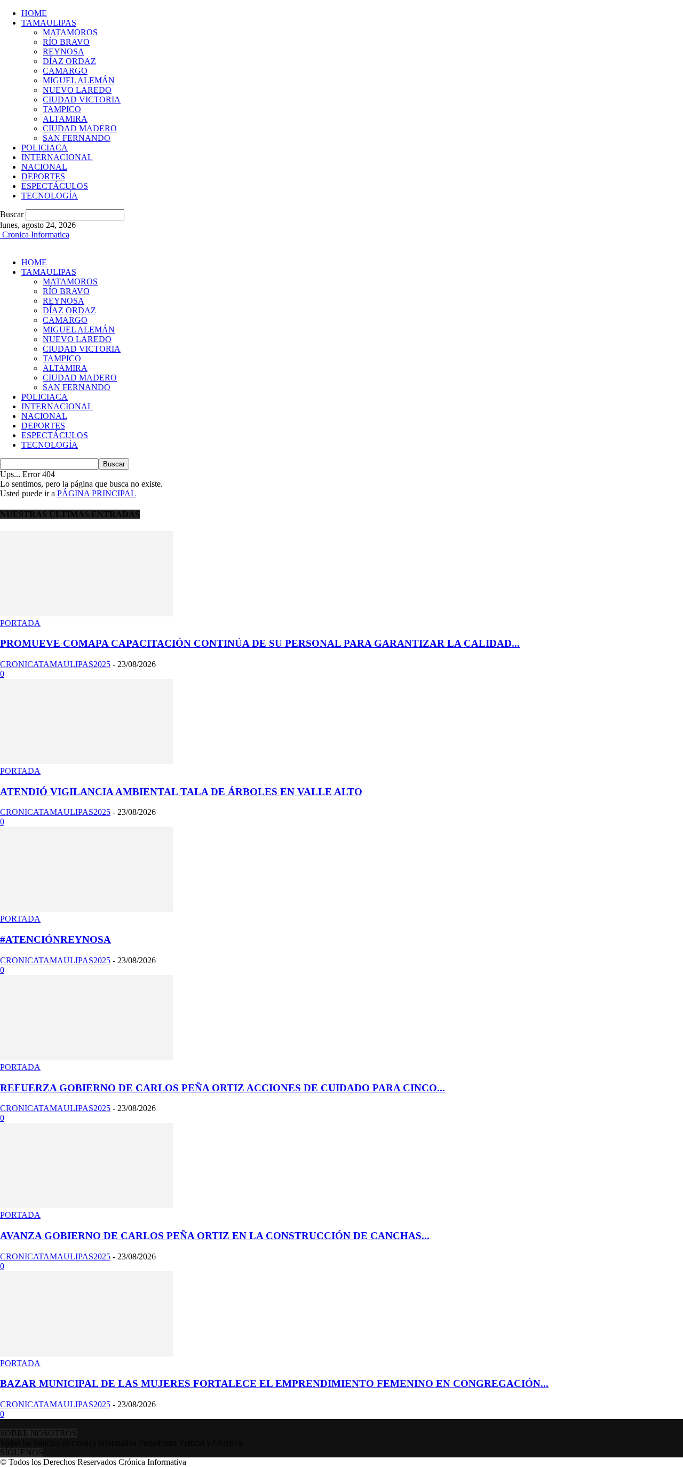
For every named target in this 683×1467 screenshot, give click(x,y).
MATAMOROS (70, 32)
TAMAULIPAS (48, 22)
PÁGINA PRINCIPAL (96, 493)
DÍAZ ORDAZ (69, 61)
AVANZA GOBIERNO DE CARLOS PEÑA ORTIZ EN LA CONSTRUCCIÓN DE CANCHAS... (215, 1235)
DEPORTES (43, 176)
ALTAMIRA (65, 118)
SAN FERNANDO (76, 137)
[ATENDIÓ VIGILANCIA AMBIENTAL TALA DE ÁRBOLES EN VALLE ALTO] (86, 761)
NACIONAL (44, 166)
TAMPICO (62, 109)
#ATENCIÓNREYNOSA (55, 939)
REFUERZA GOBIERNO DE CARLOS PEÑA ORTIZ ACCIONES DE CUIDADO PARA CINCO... (222, 1087)
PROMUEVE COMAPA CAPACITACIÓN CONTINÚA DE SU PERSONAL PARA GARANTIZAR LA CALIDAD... (260, 643)
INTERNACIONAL (57, 157)
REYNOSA (63, 51)
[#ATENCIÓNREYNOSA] (86, 909)
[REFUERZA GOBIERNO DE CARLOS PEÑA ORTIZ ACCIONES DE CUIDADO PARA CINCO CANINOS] (86, 1057)
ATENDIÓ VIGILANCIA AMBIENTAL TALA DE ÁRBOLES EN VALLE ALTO (181, 791)
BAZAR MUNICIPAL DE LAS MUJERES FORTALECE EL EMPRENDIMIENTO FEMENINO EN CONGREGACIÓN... (274, 1383)
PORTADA (20, 623)
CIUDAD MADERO (80, 128)
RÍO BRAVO (66, 41)
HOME (34, 13)
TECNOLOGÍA (49, 195)
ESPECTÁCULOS (54, 186)
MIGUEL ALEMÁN (79, 80)
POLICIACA (44, 147)
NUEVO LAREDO (77, 89)
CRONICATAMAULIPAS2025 (55, 664)
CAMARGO (65, 70)
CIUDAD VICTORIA (82, 99)
